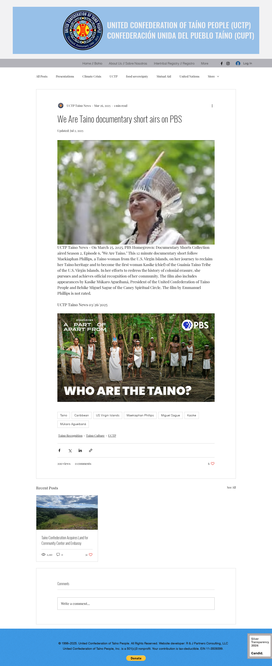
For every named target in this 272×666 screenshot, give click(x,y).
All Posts (41, 76)
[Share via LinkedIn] (80, 450)
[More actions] (212, 105)
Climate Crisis (91, 76)
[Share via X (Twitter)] (70, 450)
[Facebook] (222, 63)
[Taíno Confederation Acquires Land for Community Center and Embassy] (67, 512)
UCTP (114, 76)
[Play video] (136, 357)
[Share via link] (91, 450)
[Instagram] (228, 63)
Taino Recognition (70, 436)
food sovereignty (137, 76)
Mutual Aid (164, 76)
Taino (63, 415)
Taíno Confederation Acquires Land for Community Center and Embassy (64, 540)
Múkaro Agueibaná (73, 424)
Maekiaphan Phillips (140, 415)
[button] (136, 658)
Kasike (191, 415)
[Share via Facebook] (59, 450)
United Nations (189, 76)
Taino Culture (95, 436)
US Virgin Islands (107, 415)
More (211, 76)
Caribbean (81, 415)
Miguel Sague (170, 415)
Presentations (65, 76)
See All (231, 487)
